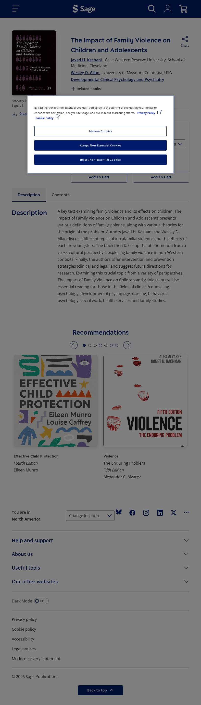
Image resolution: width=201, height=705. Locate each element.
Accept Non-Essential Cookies (100, 145)
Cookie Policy (45, 118)
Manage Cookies (100, 131)
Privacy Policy (146, 113)
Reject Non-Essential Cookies (100, 159)
